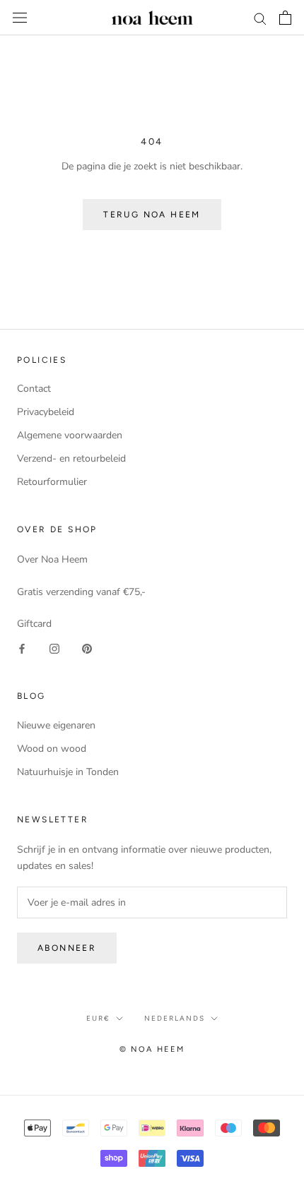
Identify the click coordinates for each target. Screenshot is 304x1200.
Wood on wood (51, 748)
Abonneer (66, 948)
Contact (34, 388)
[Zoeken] (260, 18)
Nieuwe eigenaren (56, 725)
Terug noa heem (152, 215)
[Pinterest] (87, 648)
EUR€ (98, 1018)
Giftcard (34, 623)
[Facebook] (22, 648)
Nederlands (174, 1018)
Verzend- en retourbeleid (71, 458)
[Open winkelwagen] (285, 18)
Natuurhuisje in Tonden (68, 772)
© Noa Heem (152, 1049)
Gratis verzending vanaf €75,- (81, 592)
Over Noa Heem (52, 559)
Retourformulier (52, 481)
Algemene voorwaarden (69, 435)
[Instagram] (54, 648)
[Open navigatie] (20, 18)
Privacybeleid (45, 412)
